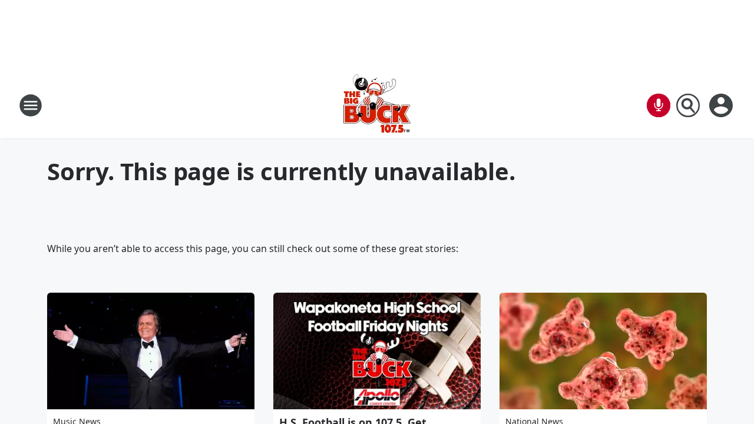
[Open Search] (688, 105)
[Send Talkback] (658, 105)
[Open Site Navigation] (30, 105)
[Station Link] (377, 105)
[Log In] (722, 105)
